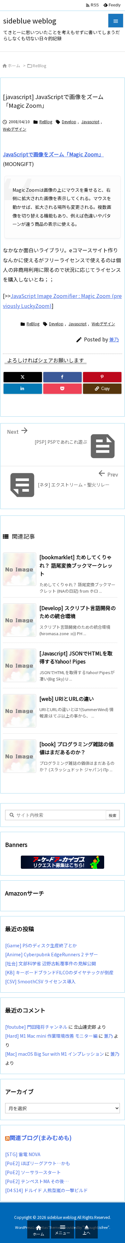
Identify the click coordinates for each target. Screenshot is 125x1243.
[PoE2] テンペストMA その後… (37, 1181)
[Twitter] (23, 377)
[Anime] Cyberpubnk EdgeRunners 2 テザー (51, 954)
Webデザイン (14, 129)
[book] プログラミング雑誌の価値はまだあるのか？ (76, 748)
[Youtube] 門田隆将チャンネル (36, 1027)
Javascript (90, 121)
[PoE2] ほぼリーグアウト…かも (37, 1163)
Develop (69, 121)
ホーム (14, 65)
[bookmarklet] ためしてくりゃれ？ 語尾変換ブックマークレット (76, 565)
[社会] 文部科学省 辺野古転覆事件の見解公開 (50, 963)
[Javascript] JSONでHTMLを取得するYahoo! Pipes (76, 657)
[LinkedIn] (23, 389)
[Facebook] (62, 377)
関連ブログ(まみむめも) (40, 1137)
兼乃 (114, 339)
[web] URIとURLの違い (66, 698)
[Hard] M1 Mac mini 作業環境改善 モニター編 (51, 1036)
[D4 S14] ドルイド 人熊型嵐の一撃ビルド (46, 1190)
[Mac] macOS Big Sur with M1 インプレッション (54, 1054)
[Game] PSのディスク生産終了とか (41, 945)
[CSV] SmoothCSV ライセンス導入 (40, 981)
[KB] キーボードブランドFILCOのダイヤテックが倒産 (59, 972)
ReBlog (39, 65)
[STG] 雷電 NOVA (22, 1154)
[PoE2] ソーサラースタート (33, 1172)
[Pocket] (62, 389)
